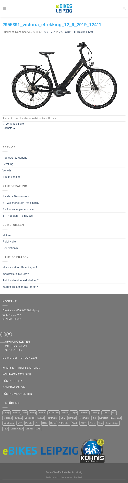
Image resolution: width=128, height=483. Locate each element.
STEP (83, 423)
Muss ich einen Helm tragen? (19, 267)
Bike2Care (53, 412)
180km (42, 412)
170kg (33, 412)
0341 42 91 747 (11, 314)
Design (105, 412)
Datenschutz (52, 477)
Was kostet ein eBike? (15, 274)
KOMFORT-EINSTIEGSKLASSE (22, 368)
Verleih (6, 170)
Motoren (7, 235)
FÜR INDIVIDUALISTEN (17, 393)
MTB (20, 423)
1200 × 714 (48, 32)
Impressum (66, 477)
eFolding (8, 418)
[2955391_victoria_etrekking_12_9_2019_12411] (64, 74)
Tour (6, 428)
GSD (62, 418)
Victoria (29, 428)
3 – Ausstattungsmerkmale (18, 209)
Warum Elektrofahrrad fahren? (20, 286)
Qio (37, 423)
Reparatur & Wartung (14, 157)
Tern (100, 423)
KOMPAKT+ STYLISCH (16, 374)
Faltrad (40, 418)
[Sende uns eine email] (9, 334)
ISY (94, 418)
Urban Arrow (16, 428)
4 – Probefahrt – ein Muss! (17, 215)
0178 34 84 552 (11, 319)
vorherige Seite (13, 123)
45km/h (16, 412)
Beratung (7, 164)
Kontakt (78, 477)
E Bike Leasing (11, 176)
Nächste (9, 128)
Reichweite (9, 241)
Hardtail (72, 418)
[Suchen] (124, 8)
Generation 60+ (11, 248)
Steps (92, 423)
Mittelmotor (9, 423)
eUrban (18, 418)
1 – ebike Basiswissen (15, 196)
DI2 (114, 412)
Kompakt (103, 418)
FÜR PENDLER (12, 381)
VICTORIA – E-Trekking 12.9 (76, 32)
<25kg (7, 412)
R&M (44, 423)
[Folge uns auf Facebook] (3, 334)
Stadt (74, 423)
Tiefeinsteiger (112, 423)
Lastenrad (116, 418)
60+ (25, 412)
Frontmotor (52, 418)
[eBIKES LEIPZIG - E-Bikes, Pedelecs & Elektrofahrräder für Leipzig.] (64, 8)
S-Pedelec (64, 423)
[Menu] (4, 8)
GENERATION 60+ (13, 387)
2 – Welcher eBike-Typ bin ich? (20, 202)
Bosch (65, 412)
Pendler (29, 423)
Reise (53, 423)
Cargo (74, 412)
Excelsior (29, 418)
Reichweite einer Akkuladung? (20, 280)
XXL (38, 428)
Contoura (84, 412)
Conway (95, 412)
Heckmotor (84, 418)
